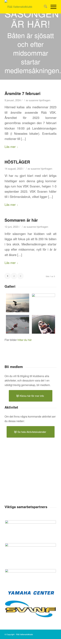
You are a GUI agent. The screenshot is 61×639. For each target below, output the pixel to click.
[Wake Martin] (17, 303)
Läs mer (10, 146)
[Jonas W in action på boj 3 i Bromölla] (17, 324)
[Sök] (43, 6)
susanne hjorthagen (39, 100)
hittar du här (24, 340)
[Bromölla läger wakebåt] (43, 324)
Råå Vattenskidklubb (24, 634)
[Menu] (51, 6)
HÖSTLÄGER (17, 162)
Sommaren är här (21, 220)
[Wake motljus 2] (43, 303)
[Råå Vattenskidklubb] (25, 6)
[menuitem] (43, 6)
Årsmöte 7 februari (22, 93)
